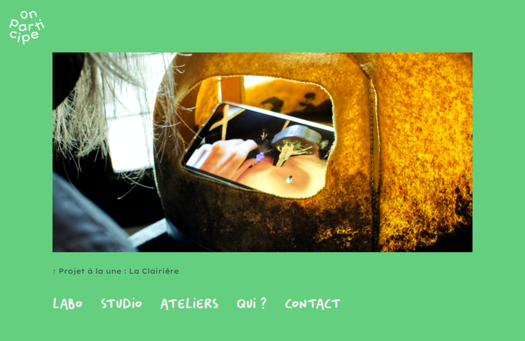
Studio (121, 304)
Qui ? (251, 304)
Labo (67, 304)
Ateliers (189, 304)
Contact (313, 304)
